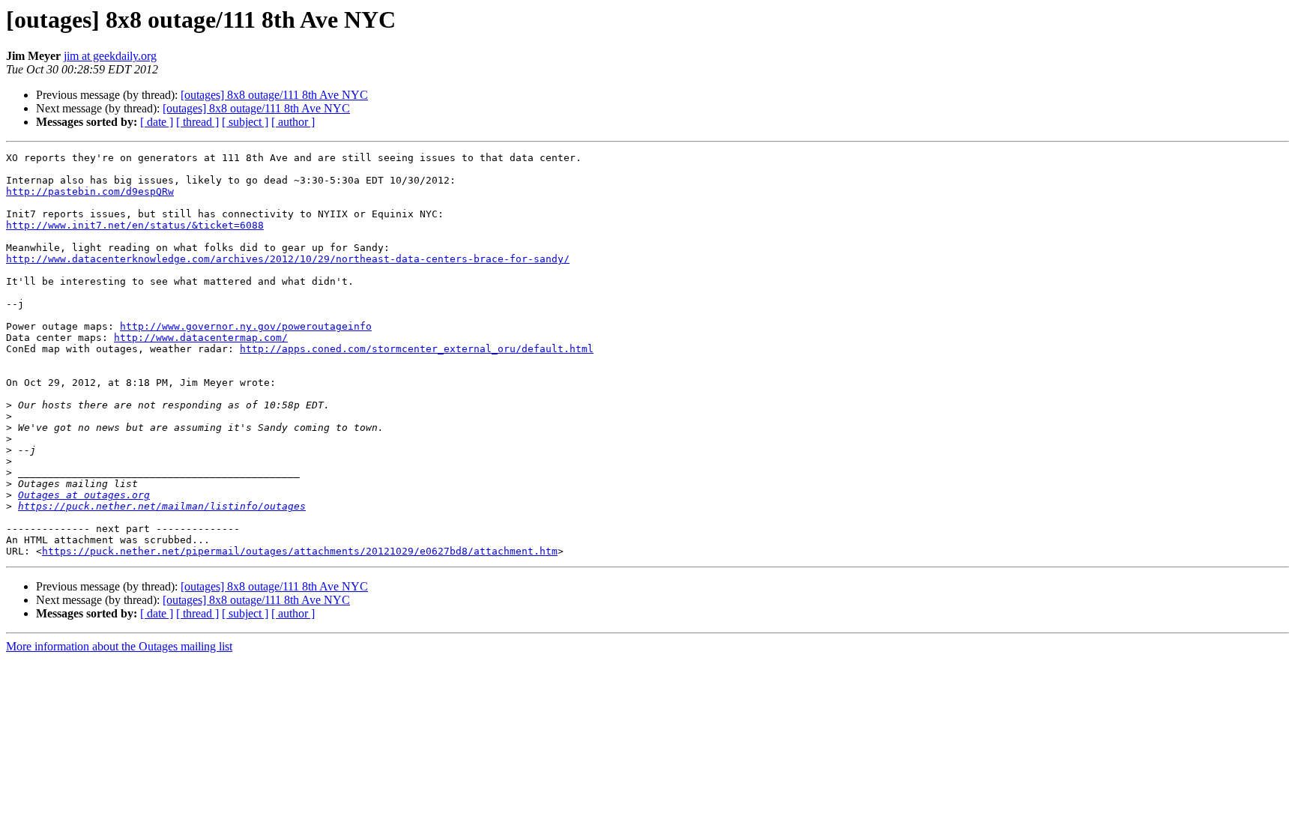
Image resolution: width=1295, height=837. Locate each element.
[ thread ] (197, 121)
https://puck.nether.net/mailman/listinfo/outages (162, 506)
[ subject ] (245, 121)
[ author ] (293, 121)
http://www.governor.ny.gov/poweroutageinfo (246, 326)
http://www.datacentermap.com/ (201, 337)
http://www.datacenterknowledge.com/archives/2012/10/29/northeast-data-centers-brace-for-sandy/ (288, 259)
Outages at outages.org (84, 495)
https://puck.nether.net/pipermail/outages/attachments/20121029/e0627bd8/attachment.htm (300, 551)
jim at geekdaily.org (110, 55)
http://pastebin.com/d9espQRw (90, 191)
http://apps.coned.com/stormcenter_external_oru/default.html (417, 348)
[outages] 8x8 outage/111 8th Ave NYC (274, 94)
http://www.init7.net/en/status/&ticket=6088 (135, 225)
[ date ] (156, 121)
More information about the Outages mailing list (119, 646)
